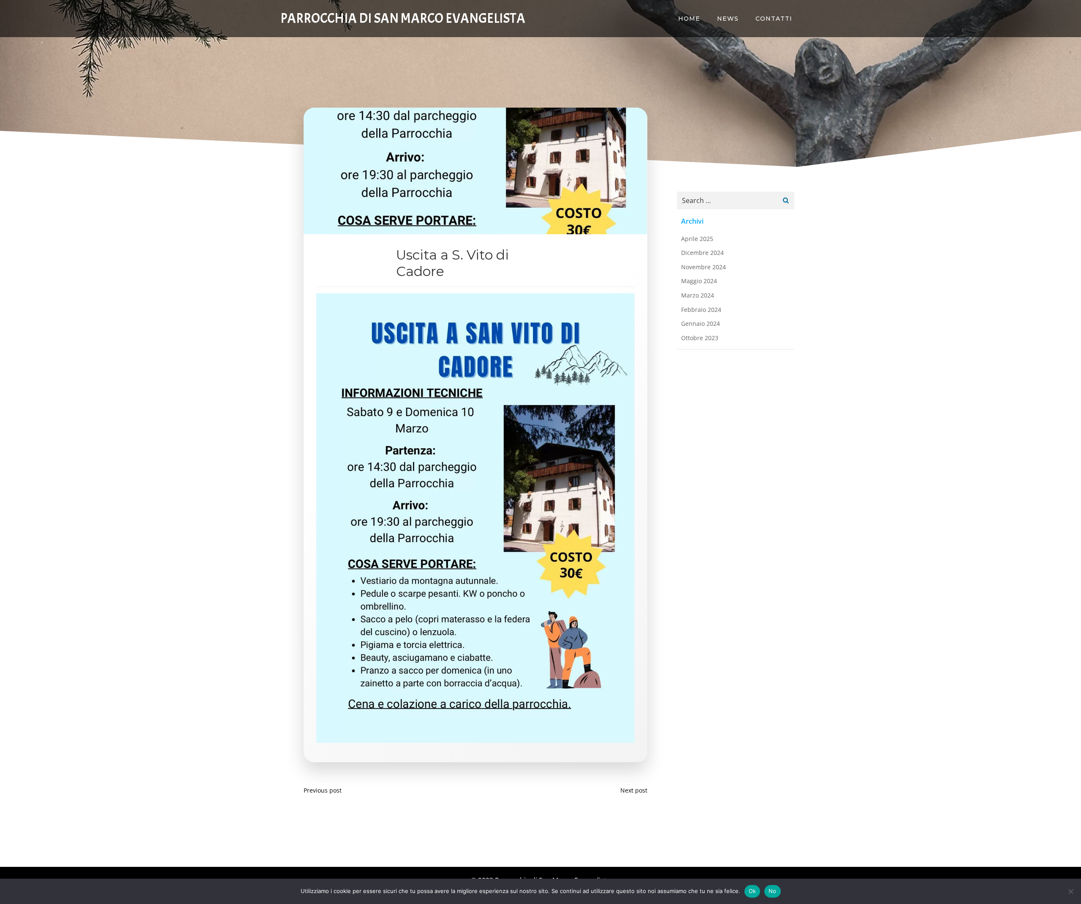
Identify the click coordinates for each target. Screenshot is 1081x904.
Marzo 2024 (697, 295)
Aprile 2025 (697, 239)
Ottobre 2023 (699, 338)
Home (689, 18)
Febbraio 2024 (701, 310)
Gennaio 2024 (700, 323)
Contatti (773, 18)
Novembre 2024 (703, 267)
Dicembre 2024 (702, 253)
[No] (1070, 891)
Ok (752, 891)
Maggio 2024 (699, 281)
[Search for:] (727, 200)
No (773, 891)
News (728, 18)
